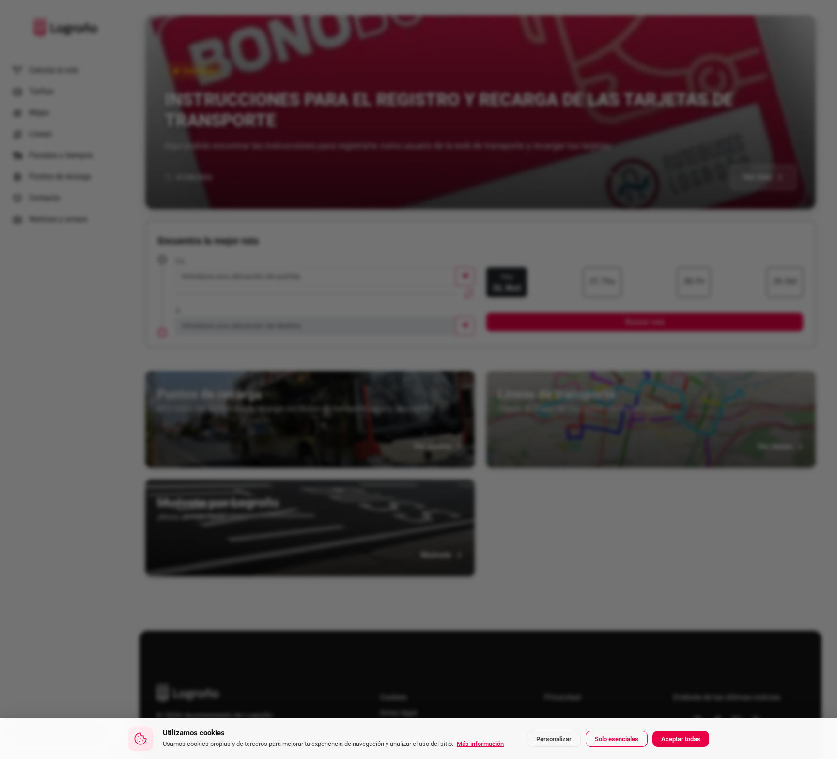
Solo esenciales (616, 739)
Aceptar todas (680, 739)
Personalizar (554, 739)
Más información (480, 743)
